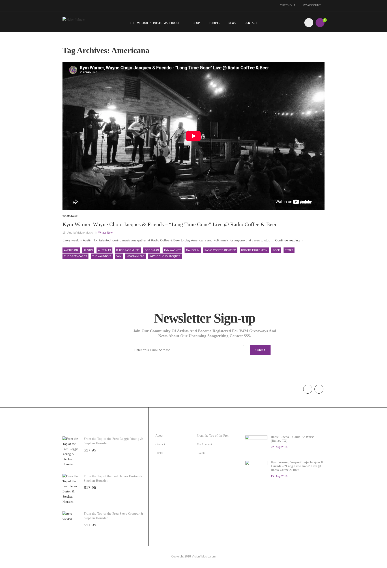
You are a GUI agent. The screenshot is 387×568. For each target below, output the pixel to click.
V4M (118, 256)
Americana (71, 250)
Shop (196, 23)
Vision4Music (84, 232)
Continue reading (289, 240)
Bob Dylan (152, 250)
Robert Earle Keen (254, 250)
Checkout (287, 5)
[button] (320, 22)
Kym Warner (172, 250)
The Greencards (75, 256)
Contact (251, 23)
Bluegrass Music (128, 250)
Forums (214, 23)
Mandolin (192, 250)
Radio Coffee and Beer (220, 250)
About (159, 435)
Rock (276, 250)
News (232, 23)
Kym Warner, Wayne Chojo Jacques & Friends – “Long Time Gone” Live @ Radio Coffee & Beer (169, 224)
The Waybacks (101, 256)
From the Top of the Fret (212, 435)
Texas (289, 250)
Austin (88, 250)
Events (201, 453)
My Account (312, 5)
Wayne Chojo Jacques (165, 256)
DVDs (159, 453)
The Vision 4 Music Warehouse (156, 23)
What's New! (69, 216)
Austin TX (104, 250)
